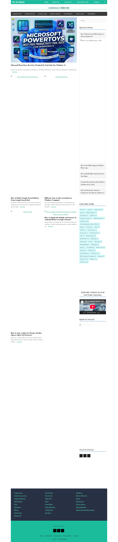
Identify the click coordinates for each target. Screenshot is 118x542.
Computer (55, 2)
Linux (82, 235)
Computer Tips (30, 14)
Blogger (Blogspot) (91, 212)
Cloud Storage (84, 215)
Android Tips (16, 14)
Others (96, 2)
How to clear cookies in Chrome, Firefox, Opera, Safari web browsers (26, 334)
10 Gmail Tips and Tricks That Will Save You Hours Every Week (93, 183)
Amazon (90, 209)
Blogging (68, 2)
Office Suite (80, 14)
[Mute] (101, 312)
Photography (95, 244)
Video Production (85, 253)
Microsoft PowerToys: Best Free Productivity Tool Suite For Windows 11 (38, 65)
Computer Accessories (86, 218)
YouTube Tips (84, 262)
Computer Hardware (98, 218)
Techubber (18, 2)
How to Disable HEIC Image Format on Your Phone (92, 175)
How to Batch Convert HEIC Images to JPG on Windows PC (92, 35)
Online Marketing (85, 244)
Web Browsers (95, 253)
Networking (68, 14)
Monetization (94, 238)
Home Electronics (95, 233)
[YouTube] (88, 455)
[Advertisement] (92, 277)
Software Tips (100, 247)
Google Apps (42, 14)
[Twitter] (85, 455)
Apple (82, 212)
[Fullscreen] (104, 312)
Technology (91, 250)
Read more (14, 72)
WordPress (91, 14)
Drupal (82, 227)
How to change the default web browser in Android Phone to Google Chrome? (60, 218)
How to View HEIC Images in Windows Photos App (92, 166)
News (91, 241)
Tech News (83, 250)
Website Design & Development (88, 256)
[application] (92, 306)
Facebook (83, 230)
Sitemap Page (58, 536)
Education (89, 227)
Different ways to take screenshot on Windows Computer (58, 199)
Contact (75, 536)
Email (96, 227)
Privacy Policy (67, 536)
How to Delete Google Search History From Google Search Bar (25, 199)
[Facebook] (81, 455)
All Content (48, 536)
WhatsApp (101, 256)
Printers (82, 247)
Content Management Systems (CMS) (89, 224)
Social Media (90, 247)
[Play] (81, 312)
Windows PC (84, 259)
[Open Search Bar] (105, 2)
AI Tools (83, 209)
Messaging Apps (82, 2)
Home (46, 2)
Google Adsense (92, 230)
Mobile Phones (55, 14)
